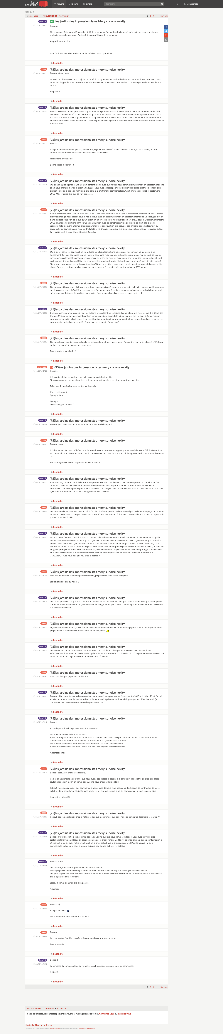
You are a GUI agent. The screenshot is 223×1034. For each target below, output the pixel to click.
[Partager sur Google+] (166, 35)
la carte (74, 3)
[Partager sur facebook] (166, 27)
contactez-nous (90, 1028)
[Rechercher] (162, 4)
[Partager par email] (166, 39)
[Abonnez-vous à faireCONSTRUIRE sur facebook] (170, 4)
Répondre (57, 63)
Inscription (61, 1008)
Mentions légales (55, 1028)
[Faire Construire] (36, 4)
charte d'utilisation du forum (38, 1025)
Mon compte (192, 3)
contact (88, 3)
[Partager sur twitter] (166, 31)
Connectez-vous (106, 1014)
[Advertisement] (97, 996)
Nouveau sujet (49, 15)
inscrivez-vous (124, 1014)
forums (60, 3)
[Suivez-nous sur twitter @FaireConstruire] (177, 4)
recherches (82, 1028)
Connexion (64, 15)
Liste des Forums (33, 1008)
